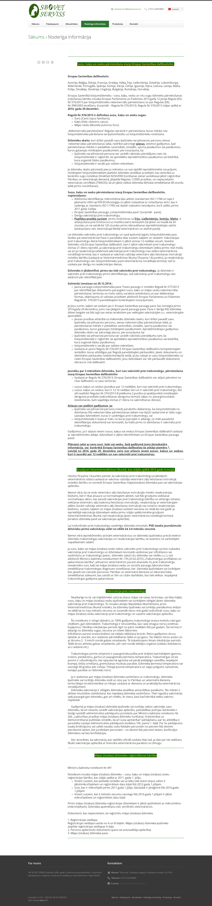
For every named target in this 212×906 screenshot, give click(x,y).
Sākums (35, 24)
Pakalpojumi (52, 24)
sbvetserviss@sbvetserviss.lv (127, 9)
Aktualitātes (72, 24)
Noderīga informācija (95, 24)
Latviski (173, 9)
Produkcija (117, 24)
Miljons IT (44, 900)
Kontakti (134, 24)
